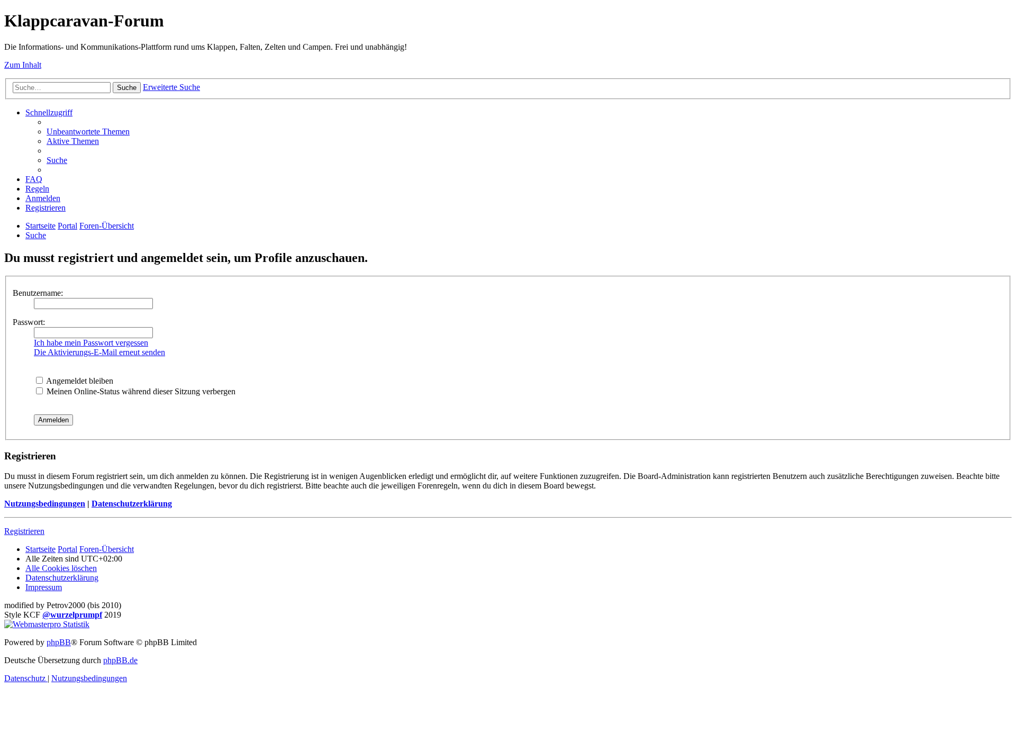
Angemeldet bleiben (78, 380)
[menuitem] (88, 131)
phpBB (59, 642)
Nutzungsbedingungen (44, 503)
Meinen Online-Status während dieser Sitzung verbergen (139, 391)
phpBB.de (120, 660)
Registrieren (24, 531)
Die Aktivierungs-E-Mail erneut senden (99, 352)
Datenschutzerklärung (132, 503)
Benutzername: (38, 292)
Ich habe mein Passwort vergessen (91, 342)
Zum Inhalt (22, 64)
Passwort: (29, 322)
